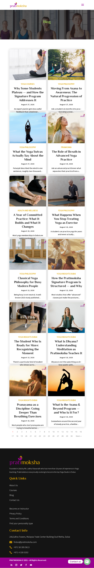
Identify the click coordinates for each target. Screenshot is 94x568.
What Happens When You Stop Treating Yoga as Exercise (66, 219)
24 (44, 436)
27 (58, 436)
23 (40, 436)
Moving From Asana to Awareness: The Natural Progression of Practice (66, 94)
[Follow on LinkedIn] (11, 565)
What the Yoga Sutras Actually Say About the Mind (27, 156)
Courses (13, 490)
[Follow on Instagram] (16, 565)
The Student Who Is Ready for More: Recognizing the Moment (27, 347)
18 (17, 436)
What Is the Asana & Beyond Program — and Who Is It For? (66, 409)
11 (58, 432)
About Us (13, 485)
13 (67, 432)
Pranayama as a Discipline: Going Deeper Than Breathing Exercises (27, 411)
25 (49, 436)
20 (26, 436)
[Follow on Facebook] (26, 565)
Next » (79, 436)
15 (76, 432)
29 (67, 436)
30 (71, 436)
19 (22, 436)
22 (35, 436)
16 (81, 432)
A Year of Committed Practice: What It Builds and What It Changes (27, 221)
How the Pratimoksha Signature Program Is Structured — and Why (66, 282)
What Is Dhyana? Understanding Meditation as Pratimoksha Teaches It (66, 347)
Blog (11, 495)
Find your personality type (21, 523)
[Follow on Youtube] (31, 565)
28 (62, 436)
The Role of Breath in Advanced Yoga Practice (66, 156)
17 (13, 436)
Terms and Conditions (19, 518)
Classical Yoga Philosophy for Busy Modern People (27, 282)
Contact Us (14, 499)
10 (53, 432)
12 (63, 432)
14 (72, 432)
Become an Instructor (19, 508)
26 (53, 436)
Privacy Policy (15, 513)
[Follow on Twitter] (21, 565)
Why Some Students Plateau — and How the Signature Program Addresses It (28, 94)
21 (31, 436)
